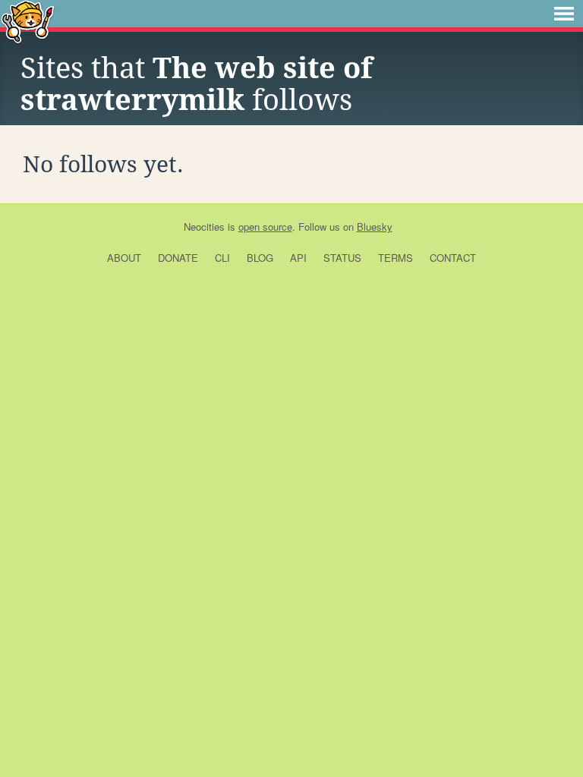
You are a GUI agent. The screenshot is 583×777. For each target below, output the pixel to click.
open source (265, 226)
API (298, 257)
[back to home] (27, 21)
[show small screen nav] (564, 13)
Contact (453, 257)
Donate (178, 257)
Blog (260, 257)
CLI (222, 257)
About (124, 257)
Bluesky (374, 226)
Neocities (204, 226)
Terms (395, 257)
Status (342, 257)
